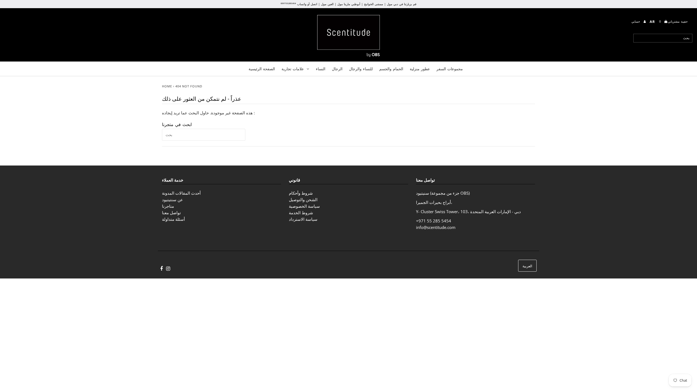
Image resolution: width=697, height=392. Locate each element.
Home (167, 86)
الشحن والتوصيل (303, 199)
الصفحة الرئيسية (262, 68)
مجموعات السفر (449, 68)
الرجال (337, 68)
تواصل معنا (171, 212)
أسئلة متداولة (173, 219)
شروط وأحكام (301, 193)
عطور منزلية (420, 68)
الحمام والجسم (391, 68)
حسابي (636, 21)
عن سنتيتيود (172, 199)
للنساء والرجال (361, 68)
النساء (320, 68)
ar (652, 21)
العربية (527, 266)
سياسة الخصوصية (304, 206)
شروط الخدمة (301, 212)
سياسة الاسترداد (303, 219)
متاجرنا (168, 206)
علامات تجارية (293, 68)
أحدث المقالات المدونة (181, 193)
